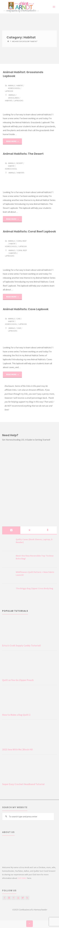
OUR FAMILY (22, 878)
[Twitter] (23, 898)
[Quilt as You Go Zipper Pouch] (29, 665)
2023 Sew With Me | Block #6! (17, 749)
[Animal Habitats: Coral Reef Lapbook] (43, 251)
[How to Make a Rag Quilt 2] (29, 700)
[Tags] (48, 530)
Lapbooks (18, 100)
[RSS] (27, 898)
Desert (19, 163)
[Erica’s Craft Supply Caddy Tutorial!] (29, 630)
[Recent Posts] (11, 530)
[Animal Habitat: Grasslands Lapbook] (43, 95)
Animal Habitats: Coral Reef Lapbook (29, 231)
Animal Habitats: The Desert (23, 154)
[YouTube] (18, 898)
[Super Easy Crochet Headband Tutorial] (29, 769)
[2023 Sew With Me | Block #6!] (29, 734)
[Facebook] (4, 898)
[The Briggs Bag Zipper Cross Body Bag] (8, 592)
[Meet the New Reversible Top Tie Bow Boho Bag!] (8, 559)
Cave (18, 318)
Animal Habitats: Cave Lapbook (26, 309)
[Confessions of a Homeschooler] (20, 6)
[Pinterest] (13, 898)
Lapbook (9, 91)
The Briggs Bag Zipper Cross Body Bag (34, 588)
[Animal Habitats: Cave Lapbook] (43, 328)
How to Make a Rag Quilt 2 (16, 714)
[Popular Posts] (29, 530)
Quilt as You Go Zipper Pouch (18, 680)
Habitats (8, 100)
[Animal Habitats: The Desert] (43, 173)
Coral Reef (21, 241)
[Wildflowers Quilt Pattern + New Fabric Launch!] (8, 575)
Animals (11, 85)
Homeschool (14, 88)
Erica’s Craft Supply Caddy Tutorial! (21, 645)
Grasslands (13, 97)
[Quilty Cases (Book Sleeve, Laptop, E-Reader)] (8, 543)
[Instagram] (9, 898)
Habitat (19, 85)
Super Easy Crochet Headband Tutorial (23, 784)
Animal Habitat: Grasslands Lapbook (23, 74)
